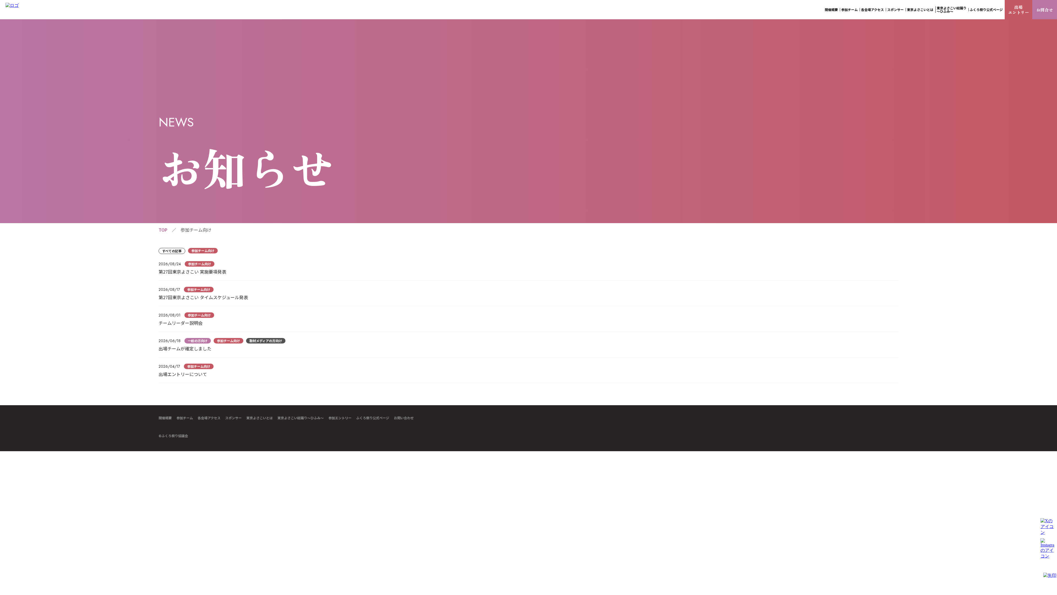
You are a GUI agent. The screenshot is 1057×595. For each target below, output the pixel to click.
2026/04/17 (169, 366)
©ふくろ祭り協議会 (173, 435)
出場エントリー (1018, 9)
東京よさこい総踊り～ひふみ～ (951, 9)
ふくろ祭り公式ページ (986, 9)
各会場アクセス (872, 9)
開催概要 (831, 9)
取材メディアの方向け (265, 340)
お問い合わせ (404, 418)
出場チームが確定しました (185, 348)
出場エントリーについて (183, 374)
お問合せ (1044, 10)
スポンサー (895, 9)
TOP (163, 230)
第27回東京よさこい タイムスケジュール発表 (203, 297)
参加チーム (849, 9)
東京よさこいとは (920, 9)
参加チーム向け (202, 250)
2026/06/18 (170, 341)
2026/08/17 (169, 289)
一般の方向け (198, 340)
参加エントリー (340, 418)
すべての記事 (172, 250)
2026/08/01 (170, 315)
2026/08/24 (170, 264)
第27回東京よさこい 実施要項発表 (192, 271)
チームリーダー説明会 (181, 323)
